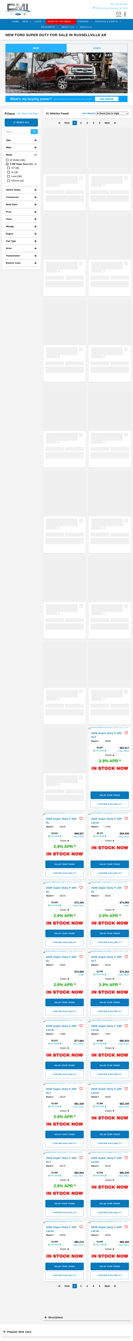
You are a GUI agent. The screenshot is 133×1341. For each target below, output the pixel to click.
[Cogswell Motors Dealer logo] (17, 14)
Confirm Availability (110, 804)
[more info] (110, 728)
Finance (84, 21)
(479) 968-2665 (121, 4)
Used (38, 21)
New (25, 21)
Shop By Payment (60, 21)
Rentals (86, 27)
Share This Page (30, 114)
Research (48, 27)
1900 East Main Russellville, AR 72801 (112, 8)
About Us (68, 27)
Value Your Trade (109, 795)
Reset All (23, 122)
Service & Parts (107, 21)
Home (15, 21)
